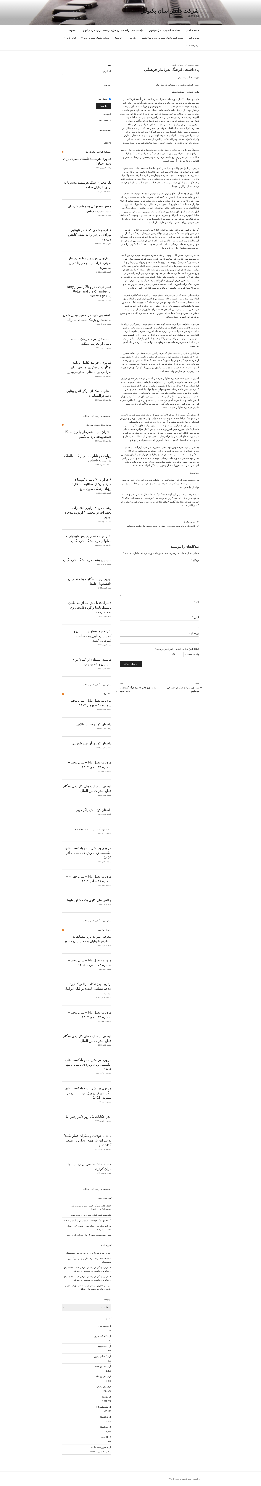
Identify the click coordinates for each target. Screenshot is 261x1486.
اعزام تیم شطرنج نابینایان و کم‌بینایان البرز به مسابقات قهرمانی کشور (92, 635)
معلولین (154, 526)
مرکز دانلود (194, 38)
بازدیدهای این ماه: (103, 1376)
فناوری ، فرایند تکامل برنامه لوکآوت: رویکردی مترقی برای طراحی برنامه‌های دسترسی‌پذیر (89, 367)
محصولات (72, 30)
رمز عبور (107, 85)
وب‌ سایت (194, 633)
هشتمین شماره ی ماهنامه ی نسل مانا (174, 84)
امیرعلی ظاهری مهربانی (100, 1285)
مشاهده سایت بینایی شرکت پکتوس (164, 30)
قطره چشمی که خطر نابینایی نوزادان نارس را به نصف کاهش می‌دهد (89, 234)
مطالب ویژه (107, 694)
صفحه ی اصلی (192, 30)
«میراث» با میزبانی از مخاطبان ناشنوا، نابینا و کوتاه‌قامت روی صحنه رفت (89, 607)
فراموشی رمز (104, 120)
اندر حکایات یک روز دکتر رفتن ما (88, 1117)
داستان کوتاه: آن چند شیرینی (91, 743)
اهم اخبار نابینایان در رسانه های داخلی (98, 425)
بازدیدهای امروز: (103, 1326)
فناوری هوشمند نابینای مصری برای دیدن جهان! (91, 1215)
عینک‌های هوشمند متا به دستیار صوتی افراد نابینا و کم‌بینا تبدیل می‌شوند (89, 263)
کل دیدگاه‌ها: (105, 1427)
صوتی (193, 522)
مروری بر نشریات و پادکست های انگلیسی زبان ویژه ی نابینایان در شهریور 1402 (88, 1093)
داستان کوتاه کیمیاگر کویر (93, 810)
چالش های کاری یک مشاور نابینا (89, 900)
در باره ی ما (194, 45)
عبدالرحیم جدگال (104, 1276)
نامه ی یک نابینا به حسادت (93, 829)
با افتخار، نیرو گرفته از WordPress (184, 1479)
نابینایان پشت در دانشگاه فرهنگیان (87, 560)
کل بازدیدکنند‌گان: (103, 1407)
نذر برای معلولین (142, 526)
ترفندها (118, 38)
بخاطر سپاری (102, 99)
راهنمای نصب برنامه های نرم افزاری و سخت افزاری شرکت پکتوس (112, 30)
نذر (150, 526)
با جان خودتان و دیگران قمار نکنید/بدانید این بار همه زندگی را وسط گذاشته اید (87, 1140)
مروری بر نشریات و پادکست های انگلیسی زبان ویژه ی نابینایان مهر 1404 (88, 1064)
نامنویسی (107, 114)
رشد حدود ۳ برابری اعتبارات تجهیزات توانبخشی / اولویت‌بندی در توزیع (87, 512)
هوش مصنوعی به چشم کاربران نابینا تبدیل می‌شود (89, 1235)
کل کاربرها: (105, 1437)
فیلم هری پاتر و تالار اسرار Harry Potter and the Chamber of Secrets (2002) (88, 291)
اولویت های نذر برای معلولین (185, 526)
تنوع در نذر (170, 526)
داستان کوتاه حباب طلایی (93, 724)
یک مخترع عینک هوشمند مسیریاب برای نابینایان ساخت (87, 1220)
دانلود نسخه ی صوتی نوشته (185, 92)
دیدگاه (195, 560)
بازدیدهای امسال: (103, 1386)
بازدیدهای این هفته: (102, 1366)
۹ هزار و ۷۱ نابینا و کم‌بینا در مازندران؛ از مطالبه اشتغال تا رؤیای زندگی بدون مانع (91, 484)
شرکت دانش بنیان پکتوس (169, 11)
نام (196, 601)
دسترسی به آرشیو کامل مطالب (97, 416)
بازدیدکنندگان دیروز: (102, 1356)
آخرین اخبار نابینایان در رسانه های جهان (98, 152)
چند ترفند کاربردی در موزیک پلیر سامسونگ (85, 1253)
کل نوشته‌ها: (105, 1417)
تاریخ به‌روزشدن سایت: (100, 1447)
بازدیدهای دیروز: (103, 1346)
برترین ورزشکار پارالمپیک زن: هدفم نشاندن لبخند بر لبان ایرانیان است (87, 988)
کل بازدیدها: (105, 1396)
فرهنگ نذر (161, 526)
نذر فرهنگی (131, 526)
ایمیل (195, 617)
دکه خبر (132, 38)
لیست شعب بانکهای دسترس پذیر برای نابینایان (162, 38)
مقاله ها (187, 522)
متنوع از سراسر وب (104, 930)
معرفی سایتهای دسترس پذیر (96, 38)
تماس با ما (71, 38)
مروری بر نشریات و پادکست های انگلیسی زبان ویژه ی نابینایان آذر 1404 (88, 852)
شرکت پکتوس (177, 65)
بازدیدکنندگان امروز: (102, 1336)
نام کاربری (106, 71)
